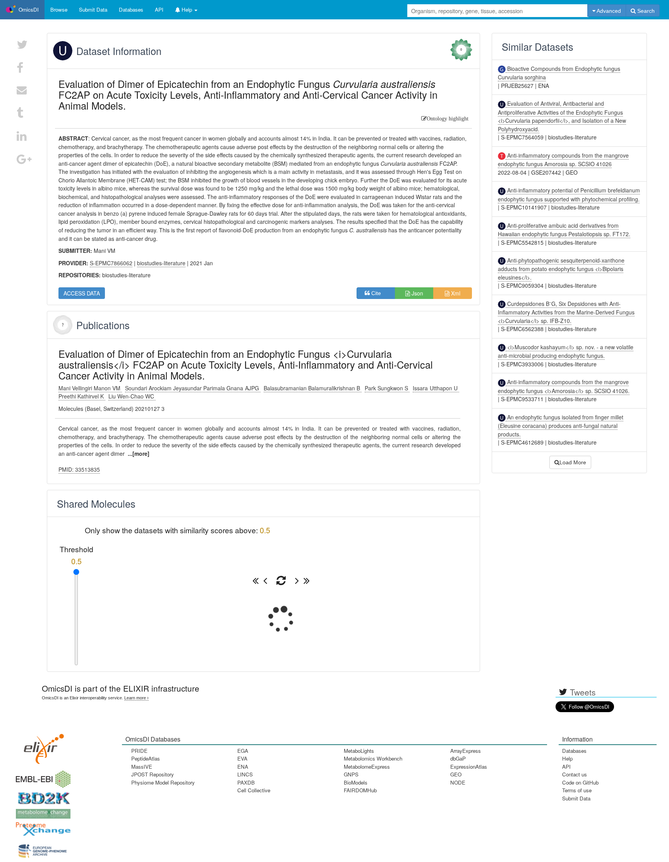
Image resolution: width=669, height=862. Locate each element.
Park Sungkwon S (387, 388)
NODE (457, 782)
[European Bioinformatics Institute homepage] (41, 776)
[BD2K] (41, 795)
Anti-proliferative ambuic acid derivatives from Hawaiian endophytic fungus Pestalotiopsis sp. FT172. (564, 230)
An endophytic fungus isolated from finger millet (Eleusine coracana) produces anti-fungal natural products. (560, 425)
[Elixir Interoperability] (41, 746)
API (566, 766)
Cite (378, 293)
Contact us (574, 774)
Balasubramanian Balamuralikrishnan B (313, 388)
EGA (242, 750)
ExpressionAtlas (468, 766)
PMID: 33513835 (79, 469)
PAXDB (246, 782)
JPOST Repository (152, 774)
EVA (242, 758)
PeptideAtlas (145, 758)
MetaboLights (359, 750)
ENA (242, 766)
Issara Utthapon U (436, 388)
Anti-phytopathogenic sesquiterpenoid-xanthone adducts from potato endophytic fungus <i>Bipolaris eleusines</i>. (561, 268)
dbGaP (458, 758)
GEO (455, 774)
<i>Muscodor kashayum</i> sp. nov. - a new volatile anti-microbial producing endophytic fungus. (565, 351)
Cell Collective (253, 790)
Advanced (608, 11)
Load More (572, 462)
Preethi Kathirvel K (81, 396)
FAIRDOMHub (360, 790)
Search (645, 11)
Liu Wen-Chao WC (132, 396)
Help (567, 758)
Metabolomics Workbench (373, 758)
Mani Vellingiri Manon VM (90, 388)
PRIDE (139, 750)
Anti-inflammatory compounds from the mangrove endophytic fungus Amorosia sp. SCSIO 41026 (563, 159)
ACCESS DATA (81, 293)
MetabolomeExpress (367, 766)
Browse (58, 9)
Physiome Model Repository (163, 782)
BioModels (355, 782)
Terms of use (577, 790)
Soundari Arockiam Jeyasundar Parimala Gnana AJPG (192, 388)
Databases (131, 9)
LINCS (245, 774)
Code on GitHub (580, 782)
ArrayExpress (465, 750)
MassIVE (141, 766)
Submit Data (576, 798)
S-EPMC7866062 (111, 263)
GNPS (351, 774)
